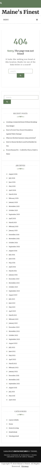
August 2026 (13, 174)
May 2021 (12, 396)
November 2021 (14, 379)
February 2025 (13, 226)
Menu (6, 20)
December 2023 (14, 279)
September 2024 (14, 247)
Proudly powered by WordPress (17, 455)
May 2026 (12, 186)
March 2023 (13, 315)
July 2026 (12, 178)
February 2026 (13, 198)
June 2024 (12, 259)
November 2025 (14, 206)
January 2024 (13, 275)
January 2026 (13, 202)
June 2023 (12, 303)
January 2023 (13, 323)
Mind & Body (13, 432)
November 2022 (14, 331)
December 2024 (14, 234)
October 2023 (13, 287)
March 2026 (13, 194)
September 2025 (14, 214)
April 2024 (12, 267)
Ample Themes (28, 456)
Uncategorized (14, 436)
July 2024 (12, 255)
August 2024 (13, 251)
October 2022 (13, 335)
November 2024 (14, 238)
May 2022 (12, 355)
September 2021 (14, 383)
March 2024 (13, 271)
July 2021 (12, 392)
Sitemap (25, 466)
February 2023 (13, 319)
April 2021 (12, 400)
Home (11, 424)
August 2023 (13, 295)
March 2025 (13, 222)
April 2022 (12, 359)
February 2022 (13, 367)
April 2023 (12, 311)
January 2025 (13, 230)
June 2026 (12, 182)
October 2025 (13, 210)
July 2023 (12, 299)
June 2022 (12, 351)
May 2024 (12, 263)
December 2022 (14, 327)
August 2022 (13, 343)
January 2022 (13, 371)
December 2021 (14, 375)
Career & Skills (14, 420)
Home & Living (14, 428)
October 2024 (13, 242)
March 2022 (13, 363)
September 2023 (14, 291)
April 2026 (12, 190)
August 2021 (13, 388)
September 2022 (14, 339)
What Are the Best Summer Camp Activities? (21, 138)
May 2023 (12, 307)
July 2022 (12, 347)
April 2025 (12, 218)
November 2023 (14, 283)
